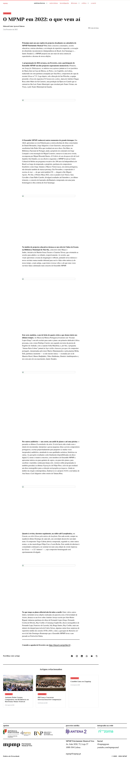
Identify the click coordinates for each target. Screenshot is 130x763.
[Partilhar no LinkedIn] (82, 656)
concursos (42, 694)
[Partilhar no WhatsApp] (87, 656)
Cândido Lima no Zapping (80, 681)
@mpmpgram (103, 744)
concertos (7, 13)
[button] (97, 656)
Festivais (9, 694)
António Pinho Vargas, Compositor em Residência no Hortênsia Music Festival (17, 700)
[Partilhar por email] (92, 656)
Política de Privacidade (11, 756)
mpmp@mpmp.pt (73, 753)
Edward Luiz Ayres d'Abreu (13, 26)
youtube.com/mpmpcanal (108, 747)
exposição (75, 678)
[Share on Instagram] (77, 656)
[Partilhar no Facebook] (72, 656)
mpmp (5, 3)
